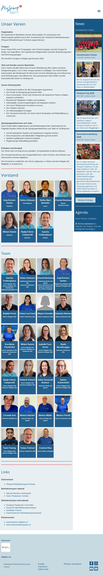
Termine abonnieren (86, 224)
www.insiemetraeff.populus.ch (18, 525)
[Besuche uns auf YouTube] (91, 569)
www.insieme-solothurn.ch (17, 522)
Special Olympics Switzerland (18, 493)
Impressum (42, 566)
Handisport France (13, 510)
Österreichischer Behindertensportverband (23, 513)
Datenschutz (43, 569)
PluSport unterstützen (73, 564)
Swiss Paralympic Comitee (17, 496)
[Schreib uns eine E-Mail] (96, 569)
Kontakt (41, 564)
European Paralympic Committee (20, 505)
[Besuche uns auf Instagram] (96, 564)
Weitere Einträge (85, 200)
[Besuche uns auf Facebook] (91, 564)
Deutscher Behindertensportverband (21, 508)
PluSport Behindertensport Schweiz (20, 484)
